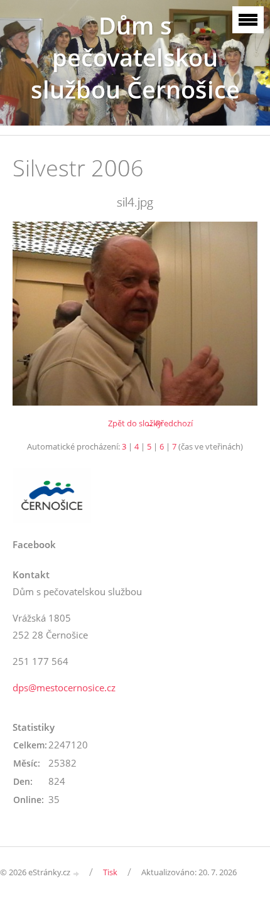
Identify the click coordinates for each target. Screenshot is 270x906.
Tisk (110, 872)
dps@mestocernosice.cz (64, 687)
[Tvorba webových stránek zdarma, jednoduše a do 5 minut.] (76, 873)
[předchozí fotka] (33, 314)
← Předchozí (169, 423)
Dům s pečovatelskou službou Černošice (135, 57)
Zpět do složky (135, 423)
